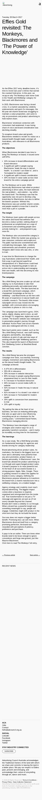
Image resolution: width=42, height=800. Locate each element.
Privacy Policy (7, 782)
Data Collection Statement (22, 782)
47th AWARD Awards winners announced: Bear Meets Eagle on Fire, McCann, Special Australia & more (20, 650)
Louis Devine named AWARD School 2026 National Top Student (16, 602)
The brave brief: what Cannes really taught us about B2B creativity (17, 699)
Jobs (4, 725)
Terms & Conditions (29, 780)
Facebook (6, 738)
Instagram (6, 740)
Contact (5, 727)
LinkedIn (5, 736)
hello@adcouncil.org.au (12, 730)
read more (9, 609)
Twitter (5, 743)
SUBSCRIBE (8, 751)
